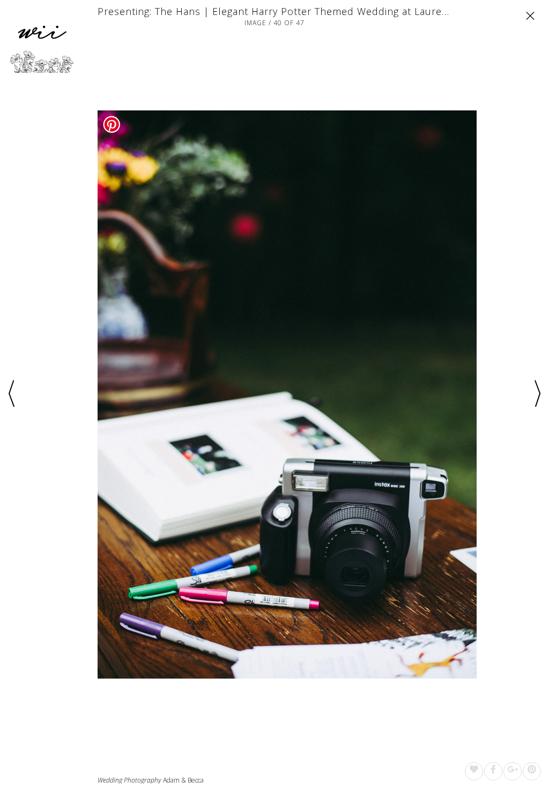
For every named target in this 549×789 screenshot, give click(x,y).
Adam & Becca (183, 780)
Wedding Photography (129, 780)
